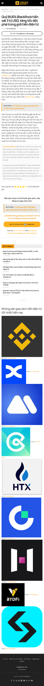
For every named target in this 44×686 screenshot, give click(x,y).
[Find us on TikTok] (29, 681)
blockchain (30, 97)
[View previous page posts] (20, 300)
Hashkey (26, 218)
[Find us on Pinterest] (19, 681)
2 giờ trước (6, 263)
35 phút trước (6, 255)
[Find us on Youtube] (24, 681)
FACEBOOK (32, 231)
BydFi (33, 218)
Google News (20, 667)
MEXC (31, 215)
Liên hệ (21, 661)
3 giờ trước (6, 271)
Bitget (18, 218)
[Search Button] (41, 3)
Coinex (11, 218)
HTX (37, 215)
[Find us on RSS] (26, 681)
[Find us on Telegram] (21, 681)
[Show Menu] (2, 3)
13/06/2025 (23, 29)
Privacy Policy (22, 669)
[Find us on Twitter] (14, 681)
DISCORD (33, 233)
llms (26, 667)
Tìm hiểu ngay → (12, 358)
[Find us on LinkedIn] (16, 681)
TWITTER (26, 233)
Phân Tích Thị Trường (16, 659)
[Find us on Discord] (32, 681)
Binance (23, 215)
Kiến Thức (27, 659)
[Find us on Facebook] (11, 681)
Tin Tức (5, 659)
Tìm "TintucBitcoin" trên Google (23, 34)
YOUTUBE (10, 233)
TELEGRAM (18, 233)
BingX (16, 215)
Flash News (35, 659)
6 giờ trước (6, 295)
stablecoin (6, 75)
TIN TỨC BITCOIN (19, 231)
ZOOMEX (8, 215)
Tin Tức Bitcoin (11, 29)
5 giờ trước (6, 287)
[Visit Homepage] (21, 3)
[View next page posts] (23, 300)
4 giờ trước (6, 279)
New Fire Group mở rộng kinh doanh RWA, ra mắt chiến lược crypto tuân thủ (20, 252)
